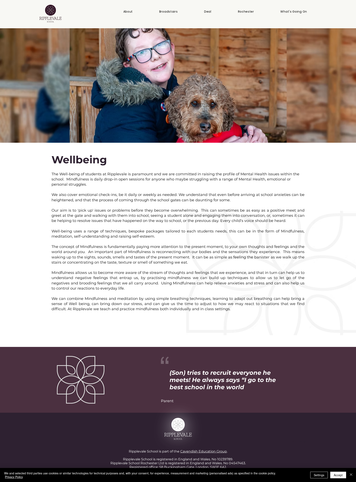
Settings (319, 475)
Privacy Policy (14, 477)
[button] (128, 11)
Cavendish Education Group (203, 451)
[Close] (351, 475)
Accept (338, 475)
